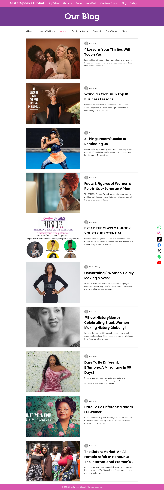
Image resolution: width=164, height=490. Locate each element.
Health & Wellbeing (46, 31)
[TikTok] (159, 239)
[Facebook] (159, 245)
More (124, 31)
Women (63, 31)
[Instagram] (159, 233)
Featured (97, 31)
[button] (135, 31)
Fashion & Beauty (80, 31)
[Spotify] (159, 256)
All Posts (29, 31)
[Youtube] (159, 262)
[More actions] (133, 43)
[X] (159, 251)
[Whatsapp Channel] (159, 227)
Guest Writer (111, 31)
